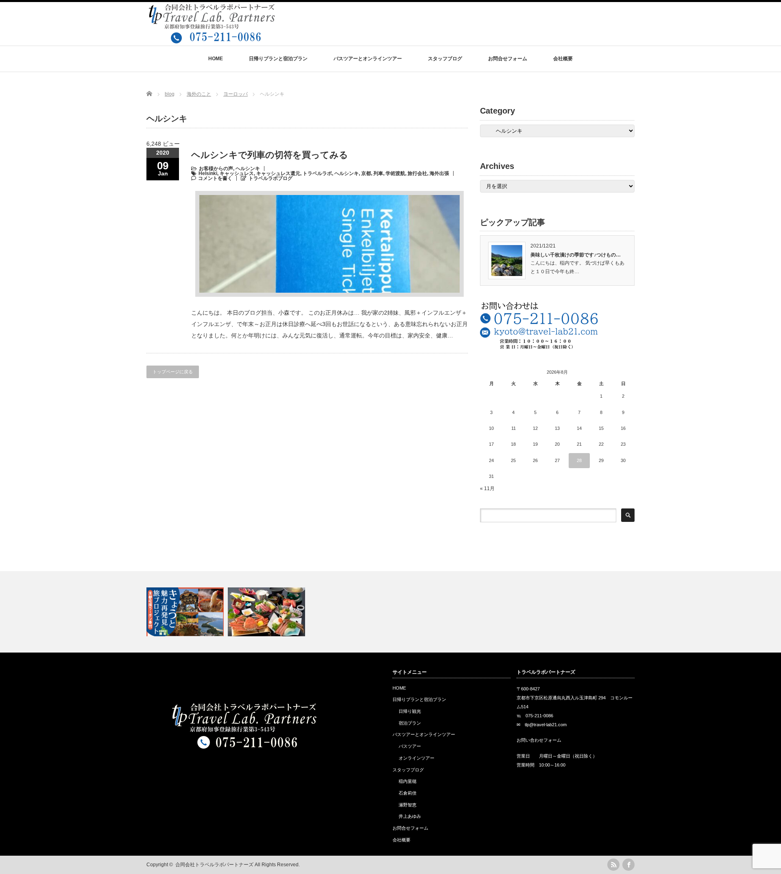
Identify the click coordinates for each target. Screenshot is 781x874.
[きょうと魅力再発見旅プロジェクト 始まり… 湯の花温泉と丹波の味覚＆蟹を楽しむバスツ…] (390, 611)
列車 (378, 173)
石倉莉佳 (408, 793)
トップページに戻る (173, 371)
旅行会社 (417, 173)
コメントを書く (215, 178)
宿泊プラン (410, 723)
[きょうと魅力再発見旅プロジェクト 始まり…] (186, 611)
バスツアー (410, 746)
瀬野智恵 (408, 804)
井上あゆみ (410, 816)
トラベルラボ (317, 173)
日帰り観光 (410, 711)
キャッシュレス (237, 173)
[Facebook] (628, 865)
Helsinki (208, 173)
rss (613, 865)
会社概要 (563, 58)
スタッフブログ (445, 58)
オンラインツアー (416, 758)
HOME (215, 58)
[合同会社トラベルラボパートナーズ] (211, 39)
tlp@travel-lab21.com (546, 724)
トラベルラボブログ (270, 178)
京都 (366, 173)
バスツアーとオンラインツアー (368, 58)
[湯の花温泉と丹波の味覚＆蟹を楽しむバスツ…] (267, 611)
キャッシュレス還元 (278, 173)
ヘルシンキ (248, 168)
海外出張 (439, 173)
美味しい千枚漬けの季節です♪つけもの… (575, 255)
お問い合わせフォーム (539, 740)
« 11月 (487, 488)
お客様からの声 (216, 168)
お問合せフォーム (507, 58)
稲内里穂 (408, 781)
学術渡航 (395, 173)
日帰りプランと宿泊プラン (278, 58)
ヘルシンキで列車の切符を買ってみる (274, 155)
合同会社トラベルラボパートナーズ (214, 864)
